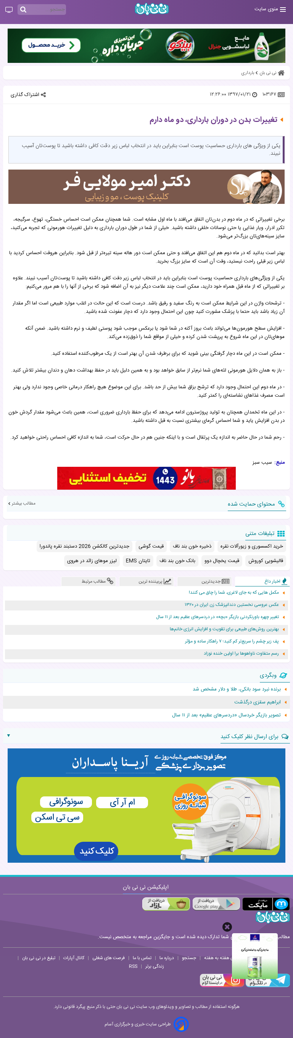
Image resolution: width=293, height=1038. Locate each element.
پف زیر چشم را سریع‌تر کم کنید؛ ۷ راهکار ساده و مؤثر (232, 641)
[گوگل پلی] (216, 904)
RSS (133, 966)
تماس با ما (142, 958)
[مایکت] (266, 904)
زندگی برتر (154, 966)
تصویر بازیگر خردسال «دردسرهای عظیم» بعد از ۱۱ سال (226, 715)
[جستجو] (23, 10)
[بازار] (166, 904)
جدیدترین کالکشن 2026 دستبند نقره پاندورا (84, 546)
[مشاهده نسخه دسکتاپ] (9, 10)
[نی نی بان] (152, 9)
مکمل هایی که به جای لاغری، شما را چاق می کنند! (234, 592)
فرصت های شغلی (108, 958)
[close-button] (227, 927)
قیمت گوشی (151, 546)
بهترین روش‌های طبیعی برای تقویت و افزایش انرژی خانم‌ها (224, 629)
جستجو (189, 958)
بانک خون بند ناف (177, 561)
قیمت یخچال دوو (221, 561)
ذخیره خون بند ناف (192, 546)
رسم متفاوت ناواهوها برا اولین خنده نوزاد (241, 653)
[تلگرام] (267, 986)
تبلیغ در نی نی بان (38, 958)
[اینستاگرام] (222, 986)
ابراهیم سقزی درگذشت (257, 702)
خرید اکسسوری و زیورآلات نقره (252, 546)
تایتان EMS (138, 561)
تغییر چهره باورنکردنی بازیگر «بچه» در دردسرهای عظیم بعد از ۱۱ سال (217, 617)
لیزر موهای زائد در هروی (92, 561)
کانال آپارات (73, 958)
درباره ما (166, 958)
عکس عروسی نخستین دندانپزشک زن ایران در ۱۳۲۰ (232, 605)
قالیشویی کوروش (265, 561)
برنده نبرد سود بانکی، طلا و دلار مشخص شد (237, 689)
